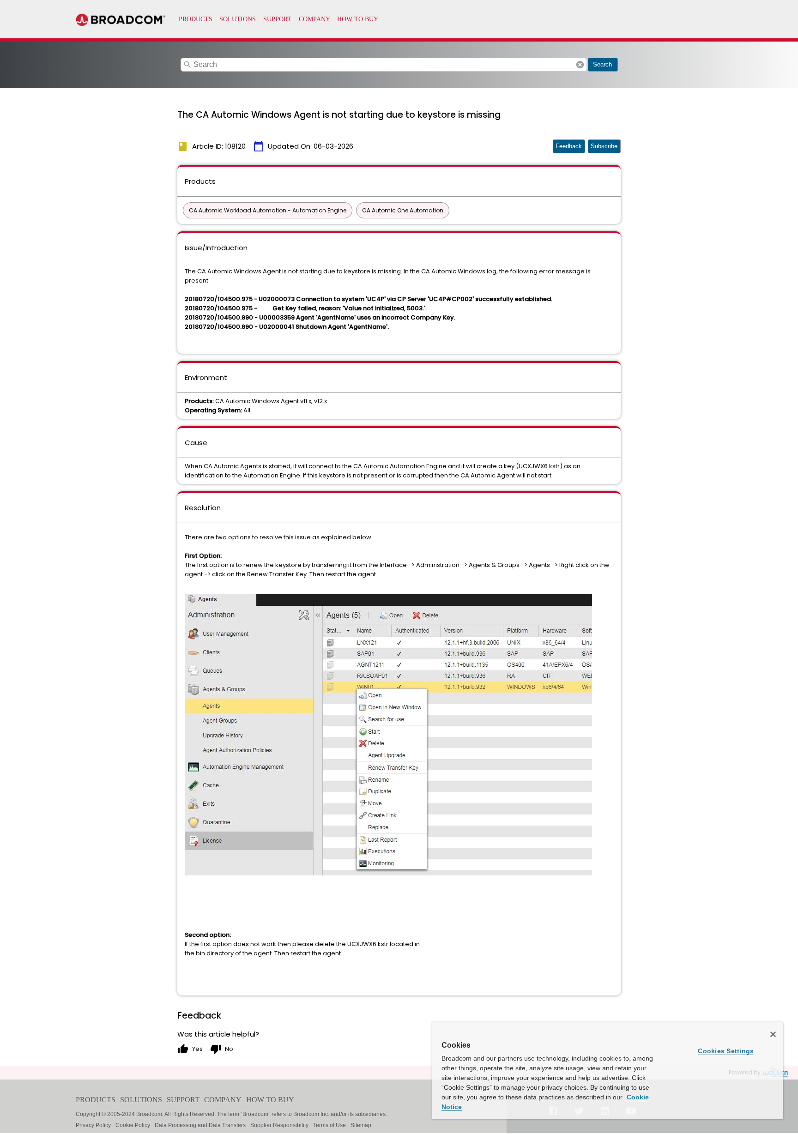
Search (602, 64)
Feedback (569, 146)
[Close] (773, 1034)
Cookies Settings (726, 1051)
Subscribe (604, 146)
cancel (580, 64)
